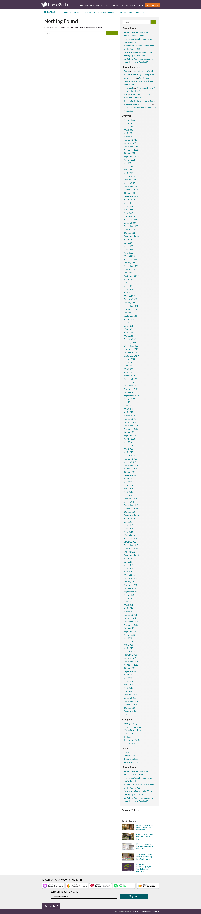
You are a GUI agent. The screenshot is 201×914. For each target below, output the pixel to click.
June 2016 (128, 525)
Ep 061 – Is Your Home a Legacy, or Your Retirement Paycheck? (143, 867)
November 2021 (131, 309)
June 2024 (128, 206)
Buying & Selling (125, 12)
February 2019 (130, 419)
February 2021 (130, 339)
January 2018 (130, 462)
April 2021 (128, 332)
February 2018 (130, 459)
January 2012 (130, 698)
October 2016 (130, 512)
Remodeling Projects (90, 12)
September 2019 (131, 395)
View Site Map (50, 906)
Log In (140, 5)
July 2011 (128, 714)
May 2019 (128, 409)
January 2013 (130, 658)
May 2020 (128, 369)
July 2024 (128, 203)
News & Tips (140, 12)
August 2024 (129, 199)
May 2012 (128, 684)
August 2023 (129, 239)
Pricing (99, 5)
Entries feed (129, 755)
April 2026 (128, 133)
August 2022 (129, 279)
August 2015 (129, 558)
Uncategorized (130, 743)
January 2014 (130, 618)
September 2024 (131, 196)
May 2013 (128, 645)
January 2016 (130, 542)
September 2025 (131, 156)
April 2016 (128, 532)
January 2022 (130, 302)
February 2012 (130, 694)
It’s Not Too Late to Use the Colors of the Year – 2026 (144, 846)
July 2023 (128, 243)
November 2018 (131, 429)
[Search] (112, 33)
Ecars (126, 71)
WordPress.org (131, 762)
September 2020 (131, 356)
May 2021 (128, 329)
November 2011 (131, 704)
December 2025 (131, 146)
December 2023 (131, 226)
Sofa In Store (129, 78)
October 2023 (130, 233)
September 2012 (131, 671)
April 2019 (128, 412)
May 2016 (128, 528)
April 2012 (128, 688)
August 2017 (129, 478)
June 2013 (128, 641)
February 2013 (130, 655)
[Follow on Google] (149, 814)
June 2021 (128, 326)
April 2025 (128, 173)
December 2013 (131, 621)
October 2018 (130, 432)
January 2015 (130, 581)
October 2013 (130, 628)
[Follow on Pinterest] (128, 814)
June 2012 (128, 681)
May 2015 (128, 568)
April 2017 (128, 492)
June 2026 (128, 126)
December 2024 (131, 186)
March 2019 (129, 415)
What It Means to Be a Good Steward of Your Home (144, 827)
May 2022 (128, 289)
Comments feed (131, 759)
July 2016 (128, 522)
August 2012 (129, 674)
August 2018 (129, 439)
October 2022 (130, 273)
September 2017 (131, 475)
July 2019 (128, 402)
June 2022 (128, 286)
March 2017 (129, 495)
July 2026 (128, 123)
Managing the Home (71, 12)
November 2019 (131, 389)
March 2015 (129, 575)
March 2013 (129, 651)
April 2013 (128, 648)
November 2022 (131, 269)
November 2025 (131, 150)
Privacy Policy (153, 911)
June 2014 (128, 601)
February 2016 (130, 538)
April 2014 (128, 608)
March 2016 (129, 535)
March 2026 (129, 136)
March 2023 (129, 256)
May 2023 (128, 249)
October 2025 (130, 153)
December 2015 (131, 545)
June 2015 (128, 565)
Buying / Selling (130, 723)
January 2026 (130, 143)
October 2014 (130, 588)
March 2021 (129, 336)
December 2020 (131, 346)
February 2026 (130, 140)
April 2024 (128, 213)
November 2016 (131, 508)
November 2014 (131, 585)
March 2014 (129, 611)
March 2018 (129, 455)
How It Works (86, 5)
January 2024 (130, 223)
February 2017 (130, 498)
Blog (107, 5)
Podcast (114, 5)
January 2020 (130, 382)
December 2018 (131, 425)
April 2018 (128, 452)
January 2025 (130, 183)
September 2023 (131, 236)
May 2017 (128, 488)
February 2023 (130, 259)
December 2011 (131, 701)
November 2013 (131, 625)
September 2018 (131, 435)
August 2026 (129, 120)
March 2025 (129, 176)
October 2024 (130, 193)
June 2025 (128, 166)
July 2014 (128, 598)
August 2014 (129, 595)
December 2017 (131, 465)
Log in (126, 752)
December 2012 (131, 661)
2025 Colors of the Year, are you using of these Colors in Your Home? (140, 81)
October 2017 (130, 472)
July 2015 (128, 562)
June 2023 (128, 246)
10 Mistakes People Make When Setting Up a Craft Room (144, 856)
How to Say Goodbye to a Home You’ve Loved (144, 836)
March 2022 (129, 296)
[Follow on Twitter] (125, 814)
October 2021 (130, 312)
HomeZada (129, 88)
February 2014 (130, 615)
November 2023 (131, 229)
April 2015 (128, 571)
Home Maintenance (109, 12)
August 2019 (129, 399)
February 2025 (130, 180)
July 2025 (128, 163)
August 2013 (129, 635)
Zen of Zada (50, 12)
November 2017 (131, 468)
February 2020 (130, 379)
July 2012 (128, 678)
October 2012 (130, 668)
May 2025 (128, 170)
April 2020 (128, 372)
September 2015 (131, 555)
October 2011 (130, 708)
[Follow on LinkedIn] (145, 814)
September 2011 (131, 711)
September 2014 (131, 591)
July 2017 (128, 482)
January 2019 (130, 422)
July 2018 (128, 442)
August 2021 (129, 319)
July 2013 (128, 638)
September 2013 (131, 631)
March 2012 (129, 691)
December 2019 (131, 385)
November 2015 (131, 548)
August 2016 (129, 518)
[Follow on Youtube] (152, 814)
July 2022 (128, 283)
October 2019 (130, 392)
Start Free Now (152, 5)
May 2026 (128, 130)
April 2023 (128, 253)
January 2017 (130, 502)
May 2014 (128, 605)
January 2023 (130, 262)
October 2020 (130, 352)
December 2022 (131, 266)
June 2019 (128, 405)
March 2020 (129, 375)
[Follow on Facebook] (122, 814)
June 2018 (128, 445)
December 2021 (131, 306)
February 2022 (130, 299)
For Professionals (128, 5)
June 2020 (128, 365)
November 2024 (131, 189)
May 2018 (128, 449)
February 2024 (130, 219)
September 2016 (131, 515)
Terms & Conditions (139, 911)
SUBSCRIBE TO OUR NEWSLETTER (65, 892)
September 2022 (131, 276)
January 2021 (130, 342)
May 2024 (128, 209)
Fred (126, 94)
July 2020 (128, 362)
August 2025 (129, 160)
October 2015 (130, 552)
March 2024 (129, 216)
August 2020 (129, 359)
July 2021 (128, 322)
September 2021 (131, 316)
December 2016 (131, 505)
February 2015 (130, 578)
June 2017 (128, 485)
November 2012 (131, 665)
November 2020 (131, 349)
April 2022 (128, 292)
